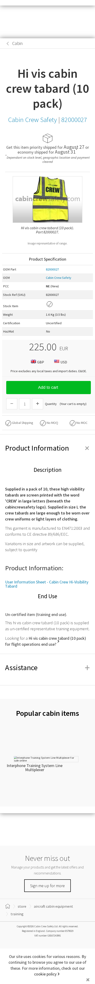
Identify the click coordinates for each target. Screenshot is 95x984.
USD (63, 362)
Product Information (47, 448)
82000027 (52, 269)
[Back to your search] (8, 43)
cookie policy (45, 974)
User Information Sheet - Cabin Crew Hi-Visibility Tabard (46, 584)
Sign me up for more (47, 885)
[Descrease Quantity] (11, 403)
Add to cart (48, 387)
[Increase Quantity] (37, 403)
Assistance (47, 668)
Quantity (51, 404)
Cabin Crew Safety (58, 278)
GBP (40, 362)
